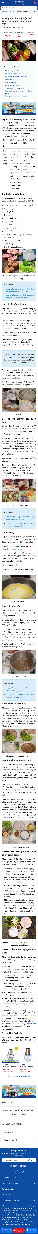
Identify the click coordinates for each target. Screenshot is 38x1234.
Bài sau (24, 1114)
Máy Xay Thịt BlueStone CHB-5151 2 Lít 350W (27, 1066)
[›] (33, 1059)
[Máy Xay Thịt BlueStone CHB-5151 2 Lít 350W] (27, 1054)
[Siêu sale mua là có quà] (19, 108)
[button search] (35, 8)
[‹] (3, 1059)
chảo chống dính (12, 546)
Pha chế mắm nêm (11, 82)
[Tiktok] (18, 1171)
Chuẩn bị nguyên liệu (12, 71)
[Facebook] (14, 1171)
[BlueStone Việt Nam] (20, 3)
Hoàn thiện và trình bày (13, 85)
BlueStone (32, 1024)
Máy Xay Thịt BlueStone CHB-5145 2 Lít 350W (10, 1066)
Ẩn (19, 67)
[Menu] (3, 3)
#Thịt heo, (10, 1102)
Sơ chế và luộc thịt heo (12, 74)
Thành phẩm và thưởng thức (14, 88)
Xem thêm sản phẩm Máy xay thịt (19, 1076)
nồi (22, 610)
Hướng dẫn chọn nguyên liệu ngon (16, 96)
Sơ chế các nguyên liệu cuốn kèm (16, 76)
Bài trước (14, 1114)
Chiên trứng (9, 79)
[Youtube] (23, 1171)
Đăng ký (31, 1160)
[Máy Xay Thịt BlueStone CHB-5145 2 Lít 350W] (10, 1054)
